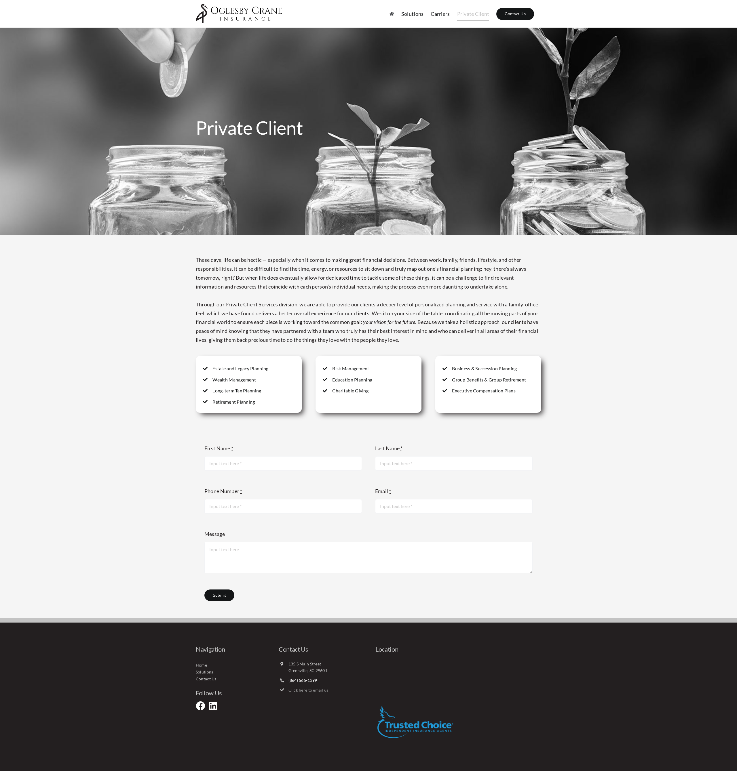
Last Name (389, 448)
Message (214, 534)
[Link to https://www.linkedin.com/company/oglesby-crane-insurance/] (211, 705)
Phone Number (223, 491)
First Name (218, 448)
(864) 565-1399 (302, 680)
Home (201, 665)
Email (383, 491)
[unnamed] (415, 708)
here (303, 690)
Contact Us (206, 678)
